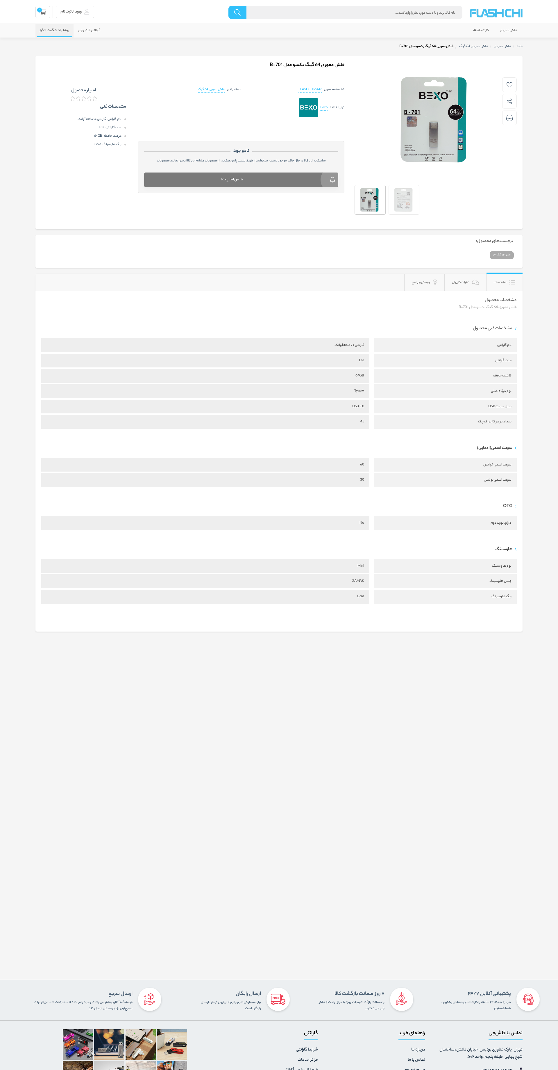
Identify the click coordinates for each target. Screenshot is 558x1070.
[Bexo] (308, 108)
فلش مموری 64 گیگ (211, 89)
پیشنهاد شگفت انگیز (54, 30)
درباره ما (418, 1049)
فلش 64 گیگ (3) (502, 255)
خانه (520, 46)
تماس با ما (416, 1060)
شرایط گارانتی (307, 1049)
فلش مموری (508, 30)
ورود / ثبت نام (71, 12)
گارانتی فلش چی (89, 30)
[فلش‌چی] (496, 13)
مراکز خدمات (308, 1060)
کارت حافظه (481, 30)
